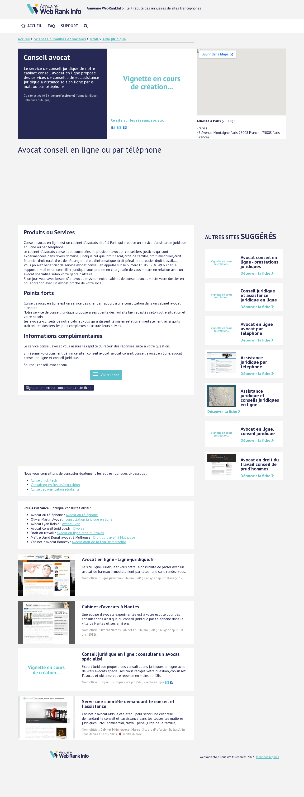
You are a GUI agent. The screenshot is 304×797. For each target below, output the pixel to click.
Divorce (79, 528)
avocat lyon (71, 524)
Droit (94, 38)
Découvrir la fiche (256, 273)
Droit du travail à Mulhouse (114, 537)
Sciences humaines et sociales (60, 38)
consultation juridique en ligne (89, 519)
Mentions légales (267, 757)
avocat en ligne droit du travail (80, 533)
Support (69, 25)
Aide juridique (114, 38)
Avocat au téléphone (82, 515)
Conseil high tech (44, 480)
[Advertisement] (152, 189)
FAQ (51, 25)
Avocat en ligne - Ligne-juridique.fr (118, 559)
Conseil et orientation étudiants (55, 489)
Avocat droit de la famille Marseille (99, 542)
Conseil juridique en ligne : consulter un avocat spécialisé (131, 656)
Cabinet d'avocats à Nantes (110, 607)
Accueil (34, 25)
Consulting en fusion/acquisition (55, 485)
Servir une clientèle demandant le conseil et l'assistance (128, 703)
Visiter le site (110, 375)
